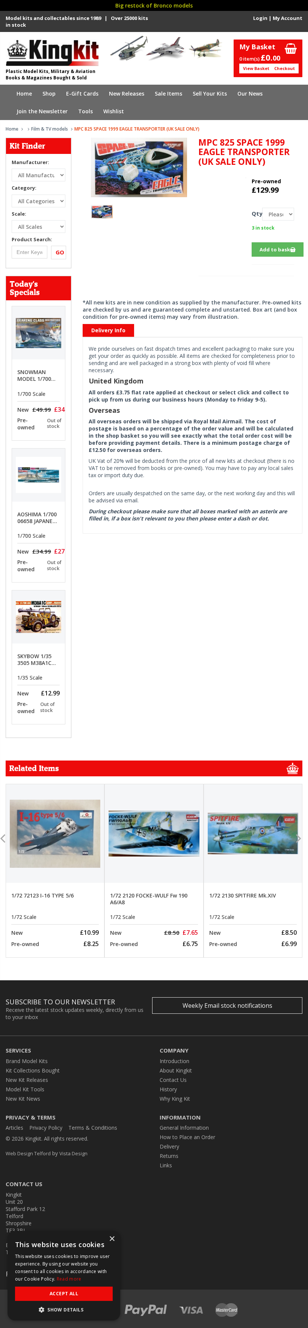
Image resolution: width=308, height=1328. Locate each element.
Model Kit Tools (25, 1089)
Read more (69, 1279)
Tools (85, 111)
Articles (14, 1127)
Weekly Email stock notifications (227, 1005)
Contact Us (173, 1079)
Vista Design (73, 1153)
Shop (49, 93)
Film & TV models (49, 129)
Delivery (169, 1146)
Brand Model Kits (27, 1061)
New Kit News (23, 1098)
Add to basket (278, 249)
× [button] (112, 1239)
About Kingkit (176, 1070)
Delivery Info (108, 330)
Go (60, 252)
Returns (169, 1155)
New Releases (126, 93)
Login (260, 18)
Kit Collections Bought (33, 1070)
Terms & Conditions (92, 1127)
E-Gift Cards (82, 93)
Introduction (174, 1061)
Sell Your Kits (210, 93)
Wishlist (113, 111)
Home (24, 93)
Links (166, 1165)
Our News (250, 93)
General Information (184, 1127)
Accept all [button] (64, 1293)
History (168, 1089)
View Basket (256, 68)
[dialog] (64, 1275)
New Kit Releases (27, 1079)
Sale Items (168, 93)
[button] (64, 1309)
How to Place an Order (187, 1137)
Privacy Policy (45, 1127)
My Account (287, 18)
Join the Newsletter (42, 111)
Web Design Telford (28, 1153)
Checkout (284, 68)
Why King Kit (175, 1098)
